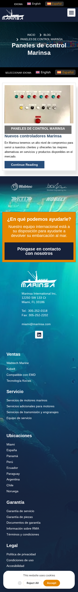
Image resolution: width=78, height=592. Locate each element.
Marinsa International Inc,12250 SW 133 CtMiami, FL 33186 (39, 298)
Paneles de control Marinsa (38, 128)
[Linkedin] (39, 334)
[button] (71, 13)
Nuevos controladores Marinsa (33, 136)
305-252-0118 (37, 310)
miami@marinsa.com (36, 324)
